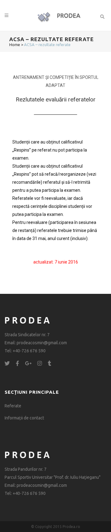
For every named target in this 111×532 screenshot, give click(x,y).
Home (14, 44)
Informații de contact (24, 417)
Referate (13, 405)
